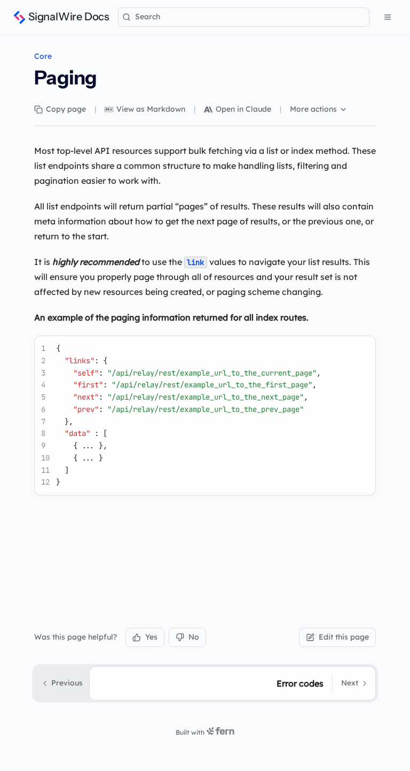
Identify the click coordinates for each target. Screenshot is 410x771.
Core (43, 56)
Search (147, 16)
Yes (151, 637)
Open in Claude (243, 109)
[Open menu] (387, 17)
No (193, 637)
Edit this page (344, 637)
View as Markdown (150, 109)
